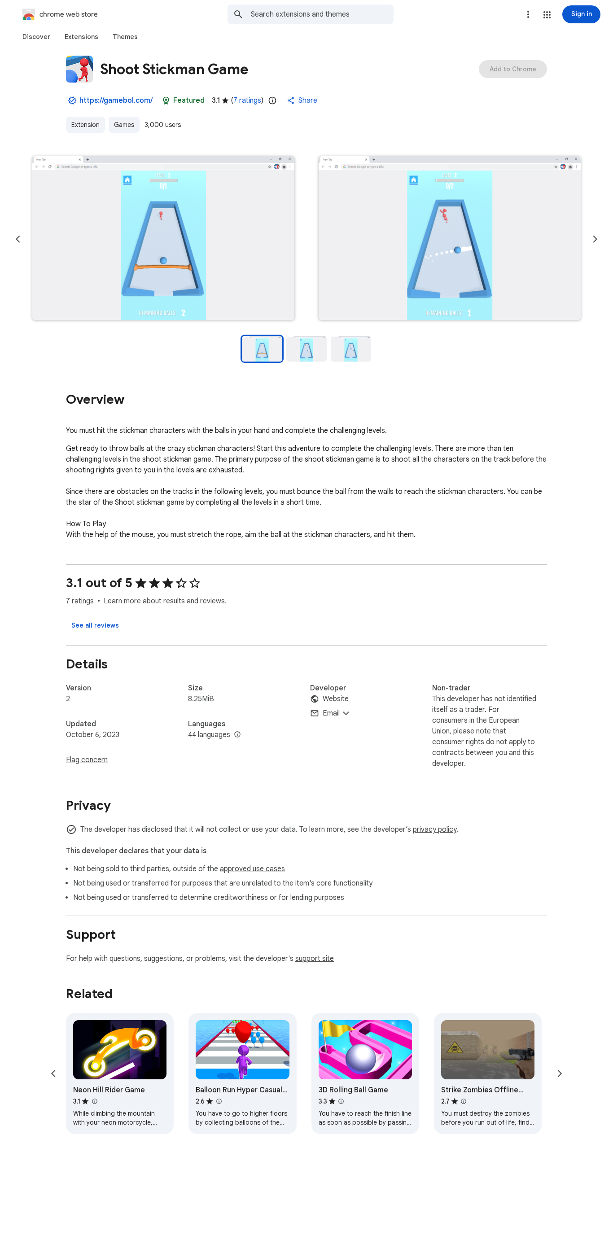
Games (124, 125)
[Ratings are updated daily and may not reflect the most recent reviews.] (272, 100)
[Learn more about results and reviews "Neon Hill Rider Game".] (94, 1101)
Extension (85, 125)
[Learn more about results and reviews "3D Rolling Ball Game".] (341, 1101)
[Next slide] (595, 239)
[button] (547, 15)
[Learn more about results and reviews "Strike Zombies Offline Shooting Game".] (463, 1101)
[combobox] (322, 14)
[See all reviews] (95, 625)
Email (331, 713)
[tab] (36, 37)
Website (336, 698)
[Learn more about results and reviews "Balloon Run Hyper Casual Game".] (218, 1101)
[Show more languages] (237, 734)
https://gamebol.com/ (116, 100)
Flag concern (87, 759)
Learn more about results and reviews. (165, 601)
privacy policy (434, 829)
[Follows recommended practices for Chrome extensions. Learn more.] (166, 100)
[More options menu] (528, 14)
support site (314, 958)
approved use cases (252, 868)
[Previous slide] (18, 239)
